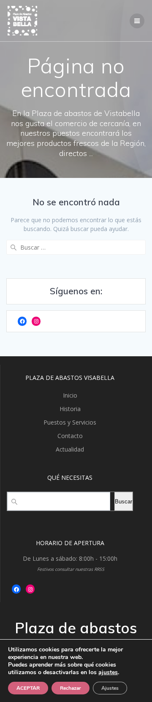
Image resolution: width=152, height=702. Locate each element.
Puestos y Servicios (69, 422)
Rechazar (70, 688)
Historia (70, 409)
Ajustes (110, 688)
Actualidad (70, 449)
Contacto (70, 436)
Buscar (123, 501)
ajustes (108, 672)
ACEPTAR (28, 688)
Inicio (70, 395)
